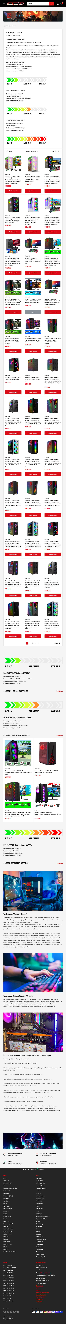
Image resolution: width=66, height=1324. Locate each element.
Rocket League (40, 1224)
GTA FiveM (6, 1249)
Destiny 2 (6, 1211)
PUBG (37, 1211)
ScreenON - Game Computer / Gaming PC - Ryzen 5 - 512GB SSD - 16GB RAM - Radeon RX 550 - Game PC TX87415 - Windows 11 (33, 544)
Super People (39, 1236)
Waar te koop (39, 1286)
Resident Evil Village (41, 1219)
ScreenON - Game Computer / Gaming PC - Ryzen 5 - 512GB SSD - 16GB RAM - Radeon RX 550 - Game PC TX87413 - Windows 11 (53, 544)
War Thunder (39, 1249)
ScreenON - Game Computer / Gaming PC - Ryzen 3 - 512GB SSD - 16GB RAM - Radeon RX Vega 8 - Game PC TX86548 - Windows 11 (52, 584)
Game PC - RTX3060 (8, 1278)
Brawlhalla (6, 1198)
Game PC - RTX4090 (8, 1293)
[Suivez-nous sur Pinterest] (11, 1312)
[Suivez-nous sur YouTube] (14, 1312)
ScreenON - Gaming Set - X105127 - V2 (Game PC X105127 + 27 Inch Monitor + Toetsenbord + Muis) (33, 261)
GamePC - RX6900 (8, 1273)
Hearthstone (39, 1180)
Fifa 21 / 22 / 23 (7, 1231)
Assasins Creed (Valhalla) (10, 1188)
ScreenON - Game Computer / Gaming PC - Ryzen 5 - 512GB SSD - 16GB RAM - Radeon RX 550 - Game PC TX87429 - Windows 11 (53, 381)
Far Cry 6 (5, 1226)
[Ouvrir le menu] (4, 3)
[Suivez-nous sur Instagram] (8, 1312)
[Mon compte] (58, 4)
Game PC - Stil (7, 1298)
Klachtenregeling (40, 1297)
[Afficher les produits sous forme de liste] (59, 151)
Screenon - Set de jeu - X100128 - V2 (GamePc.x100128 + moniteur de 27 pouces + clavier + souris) (48, 814)
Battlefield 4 (6, 1191)
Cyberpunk (6, 1206)
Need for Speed (40, 1198)
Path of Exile (39, 1208)
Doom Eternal (7, 1216)
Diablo (5, 1213)
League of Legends (41, 1188)
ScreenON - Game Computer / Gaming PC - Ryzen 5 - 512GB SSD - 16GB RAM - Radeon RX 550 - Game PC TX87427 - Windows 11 (33, 421)
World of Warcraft (40, 1257)
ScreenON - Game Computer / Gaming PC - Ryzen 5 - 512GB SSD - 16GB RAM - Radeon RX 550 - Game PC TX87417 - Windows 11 (13, 544)
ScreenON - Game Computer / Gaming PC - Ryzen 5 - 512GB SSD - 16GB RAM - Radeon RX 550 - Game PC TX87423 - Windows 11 (33, 463)
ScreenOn (7, 768)
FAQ (37, 1288)
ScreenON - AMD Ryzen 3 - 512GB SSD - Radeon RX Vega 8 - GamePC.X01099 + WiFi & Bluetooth (53, 341)
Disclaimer (39, 1301)
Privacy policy (39, 1299)
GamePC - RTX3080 (8, 1285)
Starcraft (38, 1234)
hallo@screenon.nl (45, 1273)
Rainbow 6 (39, 1213)
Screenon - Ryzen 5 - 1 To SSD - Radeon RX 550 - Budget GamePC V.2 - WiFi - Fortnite (46, 771)
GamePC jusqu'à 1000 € (9, 1268)
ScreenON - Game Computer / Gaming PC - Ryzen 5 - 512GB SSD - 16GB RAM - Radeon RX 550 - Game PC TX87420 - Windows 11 (13, 504)
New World (39, 1201)
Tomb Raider (39, 1244)
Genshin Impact (7, 1244)
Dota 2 (5, 1219)
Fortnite (5, 1239)
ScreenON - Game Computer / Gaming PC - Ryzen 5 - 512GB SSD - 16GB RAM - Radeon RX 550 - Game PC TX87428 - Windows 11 (13, 422)
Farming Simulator (8, 1229)
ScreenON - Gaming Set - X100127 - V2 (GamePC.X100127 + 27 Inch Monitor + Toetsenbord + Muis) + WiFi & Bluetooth (52, 301)
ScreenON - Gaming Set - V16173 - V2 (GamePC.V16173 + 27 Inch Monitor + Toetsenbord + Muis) (33, 340)
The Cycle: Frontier (41, 1239)
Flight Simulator (7, 1234)
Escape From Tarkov (8, 1224)
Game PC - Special (8, 1301)
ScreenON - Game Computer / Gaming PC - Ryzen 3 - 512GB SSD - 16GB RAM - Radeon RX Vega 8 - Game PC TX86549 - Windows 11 (32, 584)
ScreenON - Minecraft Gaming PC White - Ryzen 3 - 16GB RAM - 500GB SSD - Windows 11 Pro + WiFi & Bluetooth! (33, 179)
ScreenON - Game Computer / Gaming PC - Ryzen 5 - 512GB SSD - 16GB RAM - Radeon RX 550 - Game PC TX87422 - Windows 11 (53, 463)
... (35, 643)
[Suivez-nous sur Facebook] (4, 1312)
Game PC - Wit (7, 1296)
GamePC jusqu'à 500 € (9, 1265)
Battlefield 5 (6, 1193)
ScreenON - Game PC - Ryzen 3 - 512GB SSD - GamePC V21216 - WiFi (33, 379)
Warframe (38, 1252)
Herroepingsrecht (41, 1295)
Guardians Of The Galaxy (9, 1252)
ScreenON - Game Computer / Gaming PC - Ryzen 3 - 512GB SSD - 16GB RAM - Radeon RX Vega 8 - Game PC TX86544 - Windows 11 (52, 625)
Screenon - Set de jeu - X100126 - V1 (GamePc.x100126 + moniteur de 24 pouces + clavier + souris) (18, 772)
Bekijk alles (60, 691)
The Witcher (39, 1241)
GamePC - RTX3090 (8, 1288)
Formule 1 (6, 1236)
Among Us (6, 1180)
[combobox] (38, 3)
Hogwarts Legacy (40, 1186)
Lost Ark (38, 1191)
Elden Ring (6, 1221)
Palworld (38, 1206)
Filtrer (10, 151)
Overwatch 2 (39, 1203)
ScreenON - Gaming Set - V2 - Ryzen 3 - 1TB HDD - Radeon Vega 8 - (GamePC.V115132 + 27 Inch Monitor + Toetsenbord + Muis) (13, 301)
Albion (5, 1178)
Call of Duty (6, 1201)
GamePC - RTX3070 (8, 1283)
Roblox (38, 1221)
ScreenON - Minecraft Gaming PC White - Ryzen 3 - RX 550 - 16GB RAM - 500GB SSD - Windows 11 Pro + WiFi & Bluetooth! (32, 221)
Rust (37, 1229)
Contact (38, 1290)
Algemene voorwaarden (42, 1292)
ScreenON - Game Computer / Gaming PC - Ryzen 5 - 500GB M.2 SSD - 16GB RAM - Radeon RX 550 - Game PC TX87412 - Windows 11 (13, 583)
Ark (4, 1186)
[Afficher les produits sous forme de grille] (56, 151)
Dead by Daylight (7, 1208)
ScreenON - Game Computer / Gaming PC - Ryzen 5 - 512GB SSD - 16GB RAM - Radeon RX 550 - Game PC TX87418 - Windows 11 (53, 503)
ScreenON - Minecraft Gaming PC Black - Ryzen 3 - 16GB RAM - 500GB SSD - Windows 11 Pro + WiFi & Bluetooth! (13, 220)
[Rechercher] (51, 3)
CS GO (5, 1203)
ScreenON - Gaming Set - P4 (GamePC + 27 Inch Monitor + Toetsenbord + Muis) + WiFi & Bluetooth (12, 341)
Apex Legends (7, 1183)
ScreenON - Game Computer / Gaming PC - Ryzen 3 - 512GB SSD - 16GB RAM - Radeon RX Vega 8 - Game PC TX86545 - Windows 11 (32, 625)
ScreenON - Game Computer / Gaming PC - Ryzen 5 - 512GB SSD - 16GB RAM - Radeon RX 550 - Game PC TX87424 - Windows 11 (13, 463)
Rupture (33, 312)
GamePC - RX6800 (8, 1270)
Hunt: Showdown (40, 1183)
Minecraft (38, 1193)
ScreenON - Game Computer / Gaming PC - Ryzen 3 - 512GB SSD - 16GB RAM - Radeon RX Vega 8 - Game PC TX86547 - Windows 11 (12, 625)
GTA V (5, 1246)
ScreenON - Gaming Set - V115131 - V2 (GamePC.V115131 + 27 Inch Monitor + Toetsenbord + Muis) (33, 300)
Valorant (38, 1246)
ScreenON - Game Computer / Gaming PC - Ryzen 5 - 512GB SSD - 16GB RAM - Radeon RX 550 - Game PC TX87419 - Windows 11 (33, 503)
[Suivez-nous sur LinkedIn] (17, 1312)
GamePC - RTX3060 (8, 1280)
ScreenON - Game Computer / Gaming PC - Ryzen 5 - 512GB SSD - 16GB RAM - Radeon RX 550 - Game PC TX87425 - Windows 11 (53, 422)
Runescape (39, 1226)
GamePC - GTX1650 (8, 1275)
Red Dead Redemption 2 (42, 1216)
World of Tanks (40, 1254)
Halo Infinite (39, 1178)
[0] (61, 4)
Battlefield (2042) (8, 1196)
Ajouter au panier (13, 190)
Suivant (56, 643)
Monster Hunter (40, 1196)
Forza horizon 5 (7, 1241)
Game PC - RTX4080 (8, 1290)
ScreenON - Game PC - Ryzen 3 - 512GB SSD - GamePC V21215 (13, 378)
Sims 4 (38, 1231)
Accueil (5, 26)
